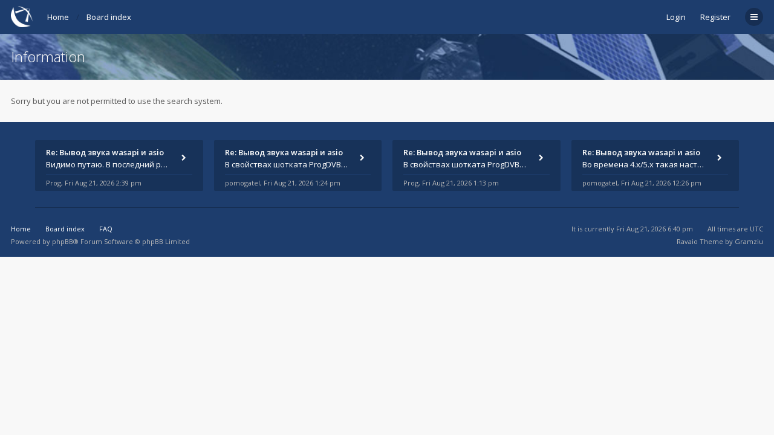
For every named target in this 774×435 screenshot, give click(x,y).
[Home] (22, 16)
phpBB (62, 241)
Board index (108, 16)
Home (58, 16)
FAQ (105, 228)
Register (715, 16)
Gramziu (749, 241)
